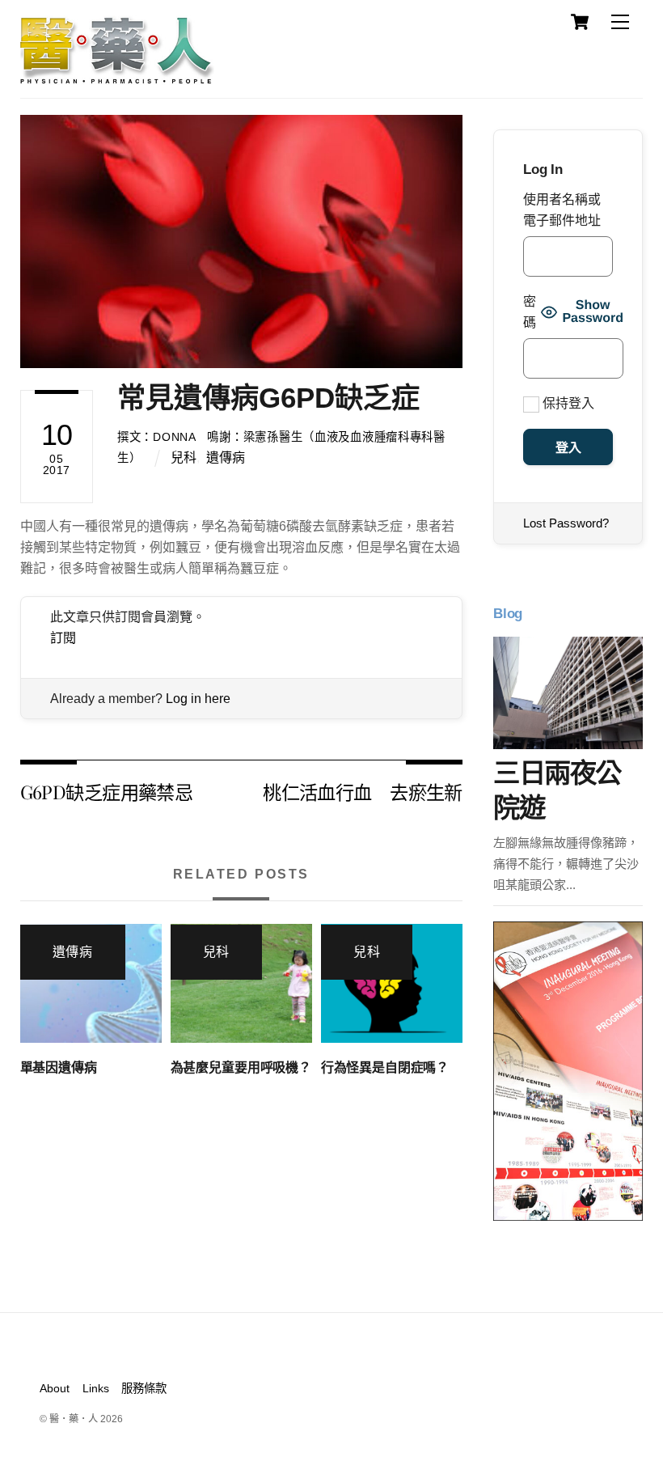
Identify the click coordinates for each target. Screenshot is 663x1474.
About (55, 1388)
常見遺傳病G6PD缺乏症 (268, 397)
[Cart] (580, 22)
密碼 (529, 311)
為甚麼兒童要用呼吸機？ (241, 1067)
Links (95, 1388)
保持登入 (566, 403)
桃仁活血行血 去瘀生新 (362, 791)
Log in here (198, 698)
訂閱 (63, 638)
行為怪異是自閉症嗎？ (385, 1067)
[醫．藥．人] (117, 77)
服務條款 (144, 1388)
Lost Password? (566, 523)
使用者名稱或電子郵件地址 (562, 210)
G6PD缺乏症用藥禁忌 (106, 791)
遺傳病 (225, 457)
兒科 (183, 457)
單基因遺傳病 (58, 1067)
